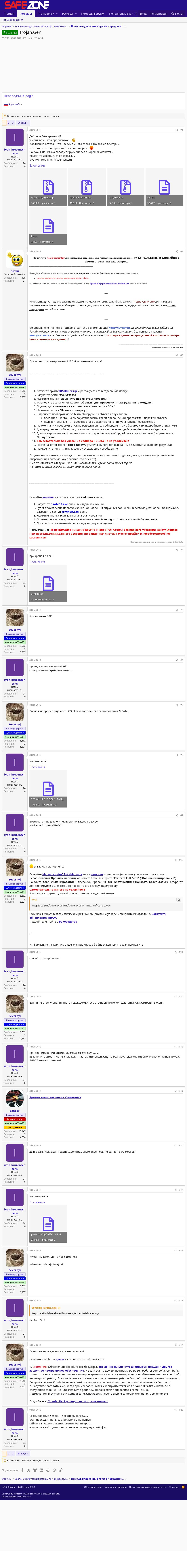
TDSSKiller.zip (67, 391)
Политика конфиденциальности (147, 1487)
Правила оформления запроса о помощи (109, 283)
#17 (181, 1250)
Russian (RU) (28, 1487)
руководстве (68, 921)
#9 (181, 815)
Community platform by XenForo (31, 1493)
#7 (181, 704)
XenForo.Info (24, 1496)
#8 (181, 754)
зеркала (97, 874)
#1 (181, 130)
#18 (181, 1300)
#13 (181, 1046)
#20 (181, 1409)
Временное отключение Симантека (55, 1097)
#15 (181, 1145)
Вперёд (22, 122)
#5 (181, 610)
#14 (181, 1091)
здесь (60, 1359)
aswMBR (48, 497)
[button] (56, 13)
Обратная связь (93, 1487)
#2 (181, 251)
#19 (181, 1345)
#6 (181, 660)
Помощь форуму (92, 13)
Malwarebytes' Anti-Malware (62, 874)
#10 (181, 859)
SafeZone (10, 1487)
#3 (181, 355)
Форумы (26, 13)
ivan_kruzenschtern (15, 37)
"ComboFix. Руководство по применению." (77, 1401)
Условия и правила (116, 1487)
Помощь (174, 1487)
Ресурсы (67, 13)
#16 (181, 1190)
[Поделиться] (176, 130)
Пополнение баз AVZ (123, 13)
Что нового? (45, 13)
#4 (181, 549)
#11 (181, 951)
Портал (9, 13)
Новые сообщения (12, 19)
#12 (181, 996)
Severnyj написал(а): (44, 1307)
